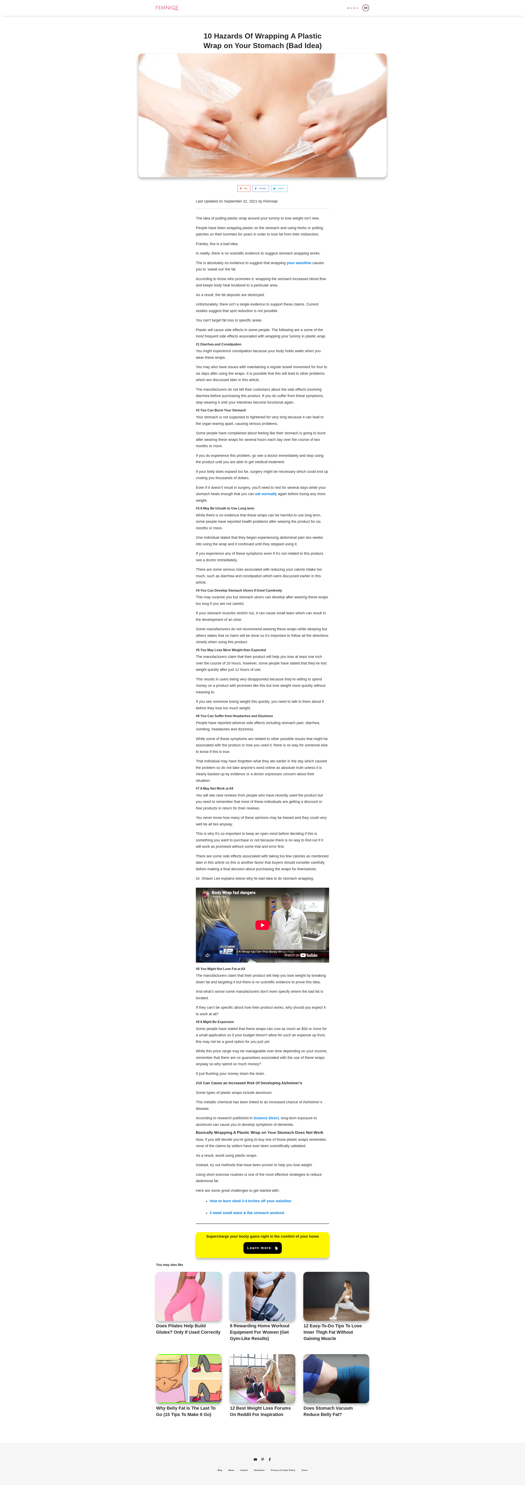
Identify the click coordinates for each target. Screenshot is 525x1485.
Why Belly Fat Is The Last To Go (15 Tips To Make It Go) (189, 1388)
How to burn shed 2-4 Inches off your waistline (250, 1201)
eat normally (266, 494)
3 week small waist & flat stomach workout (247, 1213)
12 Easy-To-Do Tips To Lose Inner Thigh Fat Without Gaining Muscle (336, 1309)
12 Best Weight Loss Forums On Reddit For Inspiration (263, 1388)
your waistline (299, 263)
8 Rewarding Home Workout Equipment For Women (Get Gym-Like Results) (263, 1309)
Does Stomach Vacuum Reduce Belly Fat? (336, 1388)
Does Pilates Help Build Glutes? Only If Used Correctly (189, 1309)
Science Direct (266, 1118)
